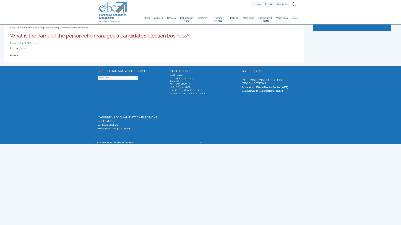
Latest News (248, 18)
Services (171, 18)
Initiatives (202, 18)
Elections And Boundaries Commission (118, 143)
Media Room (282, 18)
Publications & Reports (265, 19)
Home (147, 18)
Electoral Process (218, 19)
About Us (158, 18)
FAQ (19, 28)
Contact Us (282, 4)
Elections (233, 18)
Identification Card (186, 19)
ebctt (36, 43)
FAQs (295, 18)
